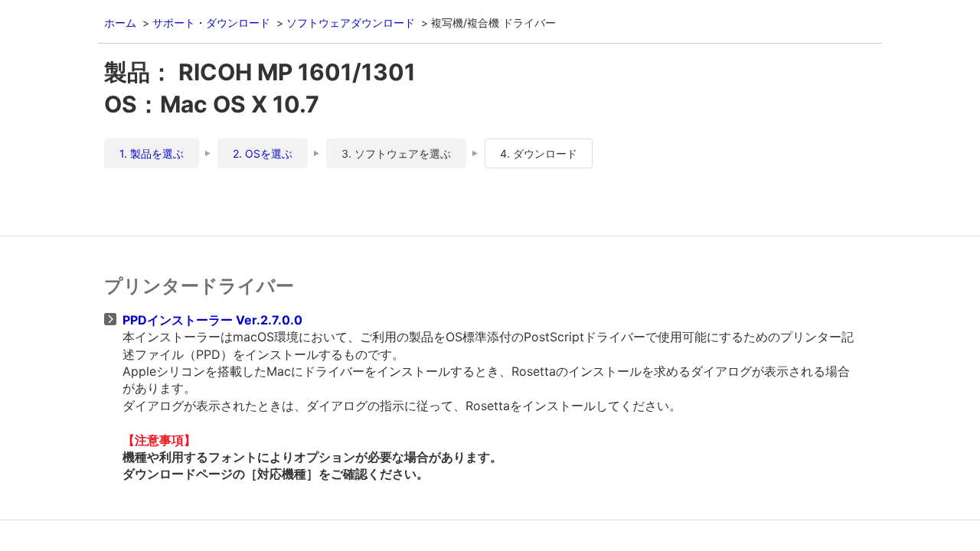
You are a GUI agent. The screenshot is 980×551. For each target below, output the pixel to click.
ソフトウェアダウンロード (350, 22)
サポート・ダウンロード (211, 22)
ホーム (120, 22)
